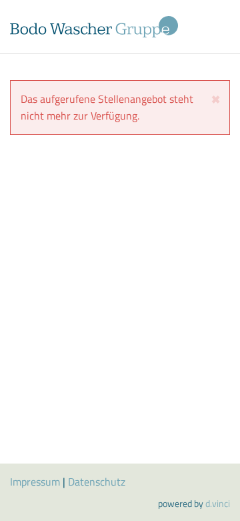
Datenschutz (96, 482)
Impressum (35, 482)
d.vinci (217, 503)
